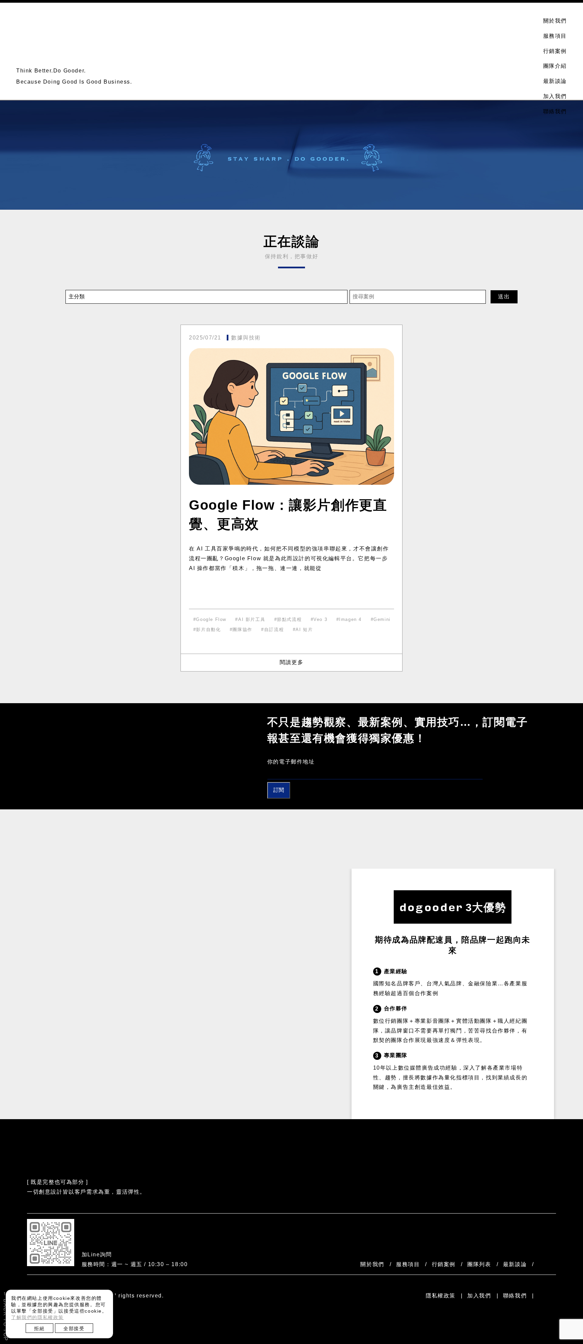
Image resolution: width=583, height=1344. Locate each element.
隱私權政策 (440, 1295)
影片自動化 (208, 629)
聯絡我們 (555, 111)
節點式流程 (289, 619)
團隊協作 (242, 629)
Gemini (382, 619)
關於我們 (555, 21)
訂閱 (278, 790)
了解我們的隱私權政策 (37, 1317)
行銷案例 (555, 51)
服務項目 (555, 36)
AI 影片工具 (251, 619)
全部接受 (73, 1328)
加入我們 (555, 96)
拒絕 (39, 1328)
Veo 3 (320, 619)
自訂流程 (274, 629)
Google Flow (211, 619)
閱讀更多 (291, 662)
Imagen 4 (350, 619)
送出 (504, 296)
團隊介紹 (555, 66)
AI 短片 (304, 629)
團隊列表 (479, 1264)
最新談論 (555, 81)
